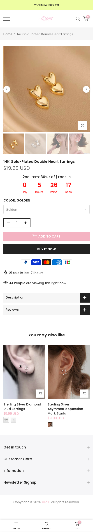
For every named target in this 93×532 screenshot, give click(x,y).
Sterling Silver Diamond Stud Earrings (22, 406)
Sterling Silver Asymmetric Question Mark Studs (65, 409)
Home (7, 34)
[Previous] (6, 89)
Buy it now (46, 249)
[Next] (86, 89)
